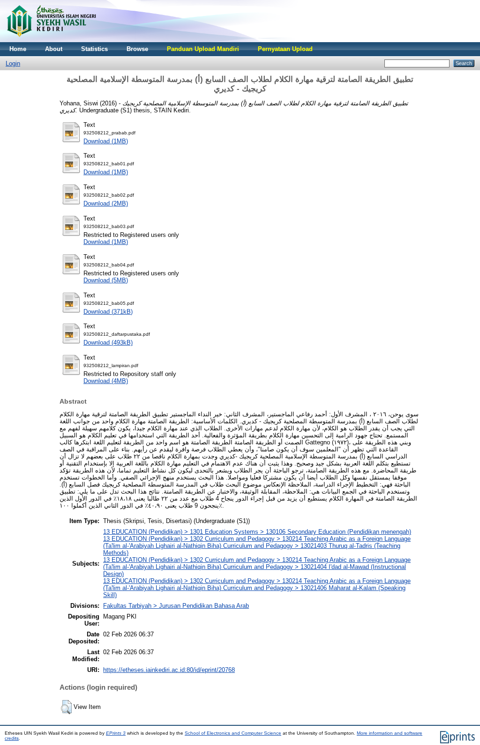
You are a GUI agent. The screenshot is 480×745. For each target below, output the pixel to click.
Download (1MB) (105, 141)
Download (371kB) (108, 311)
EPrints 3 (116, 733)
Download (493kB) (108, 342)
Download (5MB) (105, 280)
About (53, 48)
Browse (137, 48)
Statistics (94, 48)
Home (17, 48)
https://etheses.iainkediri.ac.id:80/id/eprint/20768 (169, 669)
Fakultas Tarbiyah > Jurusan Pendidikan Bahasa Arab (176, 605)
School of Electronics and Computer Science (233, 733)
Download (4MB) (105, 380)
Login (13, 63)
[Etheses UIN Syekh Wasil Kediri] (51, 40)
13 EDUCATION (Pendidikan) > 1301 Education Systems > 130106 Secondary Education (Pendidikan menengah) (257, 531)
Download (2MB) (105, 203)
